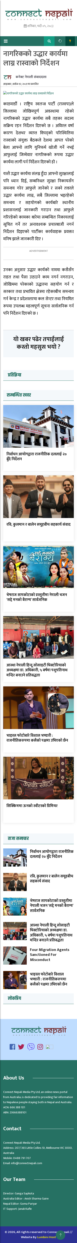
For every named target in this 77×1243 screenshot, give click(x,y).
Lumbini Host (46, 1237)
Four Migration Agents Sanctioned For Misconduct (49, 955)
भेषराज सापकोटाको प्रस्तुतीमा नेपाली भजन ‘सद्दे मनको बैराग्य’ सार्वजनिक (36, 597)
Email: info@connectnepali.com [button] (22, 1163)
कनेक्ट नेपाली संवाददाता (30, 77)
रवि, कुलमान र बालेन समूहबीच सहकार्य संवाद (38, 524)
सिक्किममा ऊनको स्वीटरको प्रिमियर (32, 806)
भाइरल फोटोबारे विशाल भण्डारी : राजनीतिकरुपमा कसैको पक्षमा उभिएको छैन (37, 738)
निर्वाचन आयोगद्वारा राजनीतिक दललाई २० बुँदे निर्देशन (36, 456)
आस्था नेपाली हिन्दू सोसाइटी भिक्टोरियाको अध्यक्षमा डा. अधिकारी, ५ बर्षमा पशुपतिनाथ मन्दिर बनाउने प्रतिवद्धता (36, 670)
